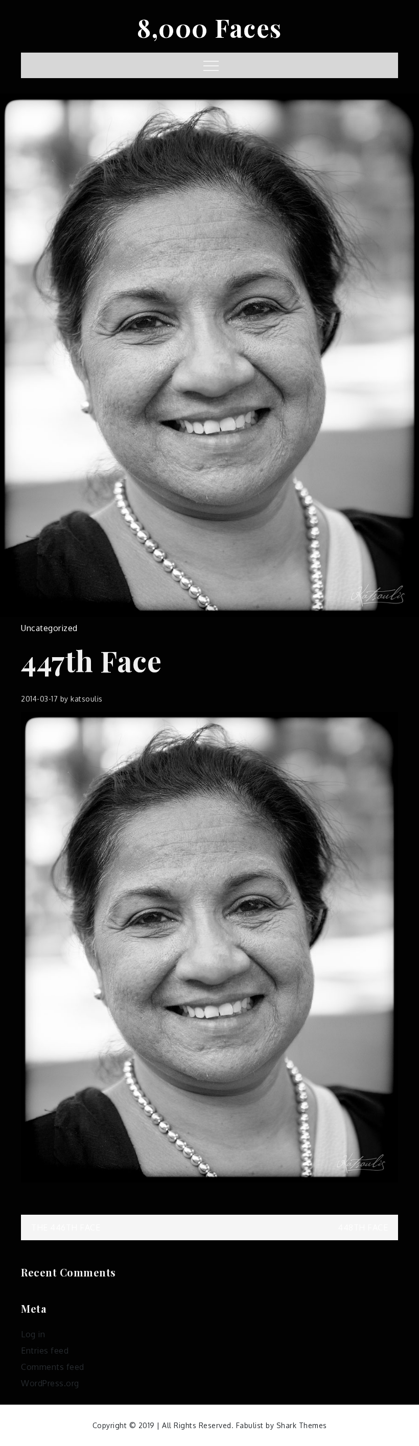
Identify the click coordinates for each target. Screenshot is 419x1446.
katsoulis (87, 698)
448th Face (363, 1227)
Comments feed (52, 1367)
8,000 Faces (209, 27)
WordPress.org (50, 1383)
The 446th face (65, 1227)
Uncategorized (49, 628)
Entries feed (44, 1350)
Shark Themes (301, 1425)
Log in (33, 1334)
